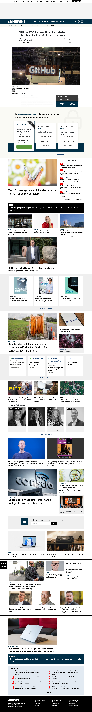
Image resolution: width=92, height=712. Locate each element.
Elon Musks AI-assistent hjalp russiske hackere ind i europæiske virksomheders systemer (70, 195)
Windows (10, 552)
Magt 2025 (12, 656)
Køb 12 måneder (68, 145)
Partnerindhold (55, 703)
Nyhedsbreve (62, 1)
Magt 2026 (49, 460)
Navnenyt (37, 705)
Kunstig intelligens (64, 396)
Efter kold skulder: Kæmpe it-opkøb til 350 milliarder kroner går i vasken (66, 677)
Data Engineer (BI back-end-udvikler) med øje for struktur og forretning (17, 364)
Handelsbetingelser (74, 705)
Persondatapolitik (73, 700)
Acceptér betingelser (37, 526)
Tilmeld (53, 523)
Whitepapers (55, 705)
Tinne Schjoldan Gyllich (36, 428)
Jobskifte (10, 497)
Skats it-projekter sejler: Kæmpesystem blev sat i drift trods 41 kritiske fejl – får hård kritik (71, 187)
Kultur (10, 396)
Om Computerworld (16, 1)
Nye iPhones (16, 25)
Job (23, 1)
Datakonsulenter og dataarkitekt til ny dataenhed (34, 364)
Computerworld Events (57, 702)
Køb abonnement (76, 1)
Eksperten (47, 1)
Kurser (32, 1)
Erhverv (45, 22)
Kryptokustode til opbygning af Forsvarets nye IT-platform (55, 369)
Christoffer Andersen (74, 428)
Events (27, 1)
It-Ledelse (54, 22)
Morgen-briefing (63, 483)
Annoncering (54, 1)
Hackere (66, 191)
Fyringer (10, 460)
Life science (11, 265)
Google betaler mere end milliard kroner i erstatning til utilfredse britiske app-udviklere (71, 173)
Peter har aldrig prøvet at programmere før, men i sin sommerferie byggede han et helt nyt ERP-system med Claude (65, 672)
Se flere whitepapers (45, 308)
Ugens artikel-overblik (40, 700)
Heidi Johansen (17, 428)
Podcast (37, 702)
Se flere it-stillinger (45, 377)
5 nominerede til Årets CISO (48, 25)
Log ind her (79, 122)
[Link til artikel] (32, 172)
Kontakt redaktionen (39, 707)
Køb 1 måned (46, 145)
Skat (65, 183)
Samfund (63, 22)
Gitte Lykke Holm (55, 428)
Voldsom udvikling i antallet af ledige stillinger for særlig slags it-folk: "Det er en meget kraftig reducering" (28, 687)
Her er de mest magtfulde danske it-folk (30, 25)
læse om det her (60, 154)
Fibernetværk (11, 341)
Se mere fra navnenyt (45, 434)
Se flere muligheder (77, 150)
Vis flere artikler (66, 199)
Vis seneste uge (78, 199)
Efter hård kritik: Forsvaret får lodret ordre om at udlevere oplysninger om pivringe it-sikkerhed (65, 682)
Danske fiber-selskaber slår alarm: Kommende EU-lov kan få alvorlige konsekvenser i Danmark (29, 677)
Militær (36, 396)
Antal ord (62, 103)
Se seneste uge (45, 692)
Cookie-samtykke (73, 702)
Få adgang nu (24, 146)
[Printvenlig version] (72, 42)
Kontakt (69, 1)
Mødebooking (40, 1)
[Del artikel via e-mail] (70, 42)
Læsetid (72, 103)
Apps (65, 169)
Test (65, 163)
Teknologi (36, 22)
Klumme (66, 177)
